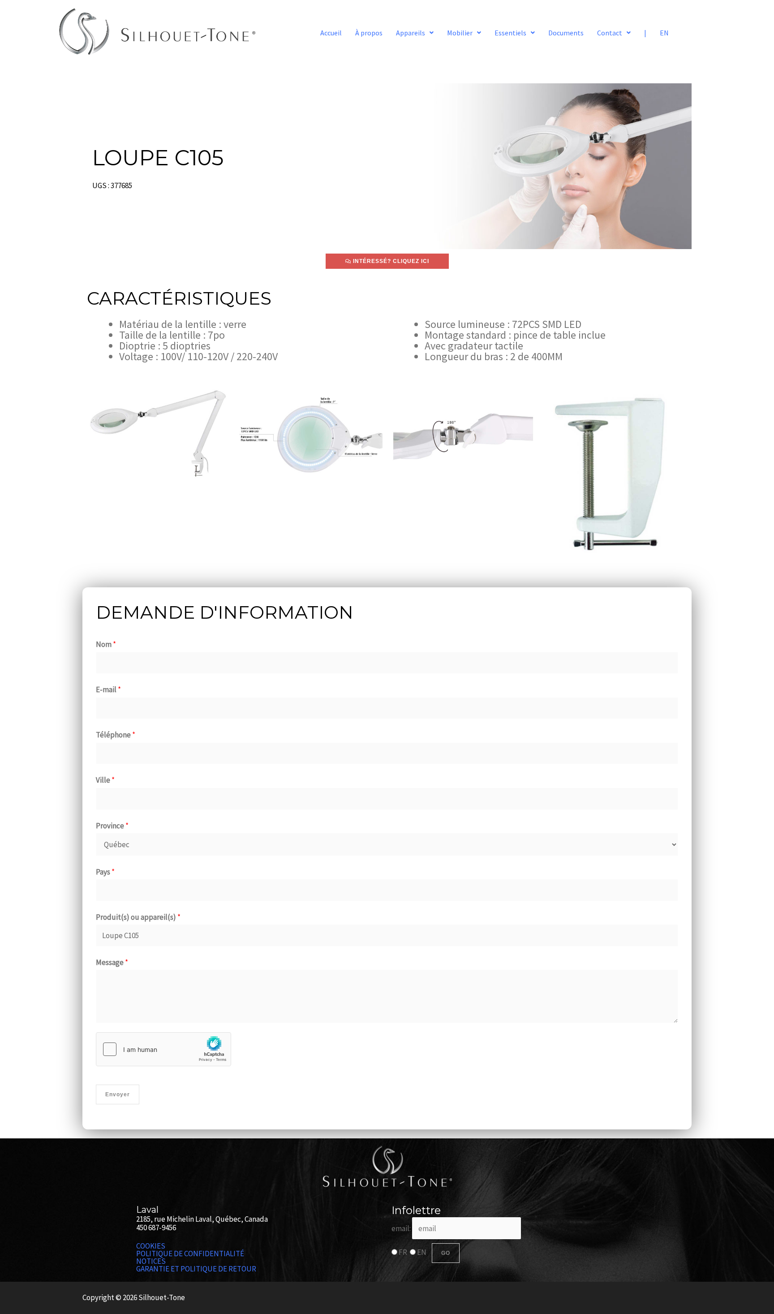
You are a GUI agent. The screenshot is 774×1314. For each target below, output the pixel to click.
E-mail (108, 689)
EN (664, 32)
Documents (566, 32)
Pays (105, 872)
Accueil (331, 32)
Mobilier (460, 32)
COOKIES (150, 1246)
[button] (414, 32)
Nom (106, 644)
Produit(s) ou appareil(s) (138, 917)
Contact (609, 32)
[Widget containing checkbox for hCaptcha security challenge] (163, 1049)
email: (401, 1228)
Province (112, 826)
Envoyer (117, 1094)
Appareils (410, 32)
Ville (105, 780)
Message (112, 962)
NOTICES (151, 1261)
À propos (369, 32)
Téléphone (115, 735)
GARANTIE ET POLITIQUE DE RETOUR (196, 1269)
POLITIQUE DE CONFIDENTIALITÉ (190, 1254)
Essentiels (510, 32)
